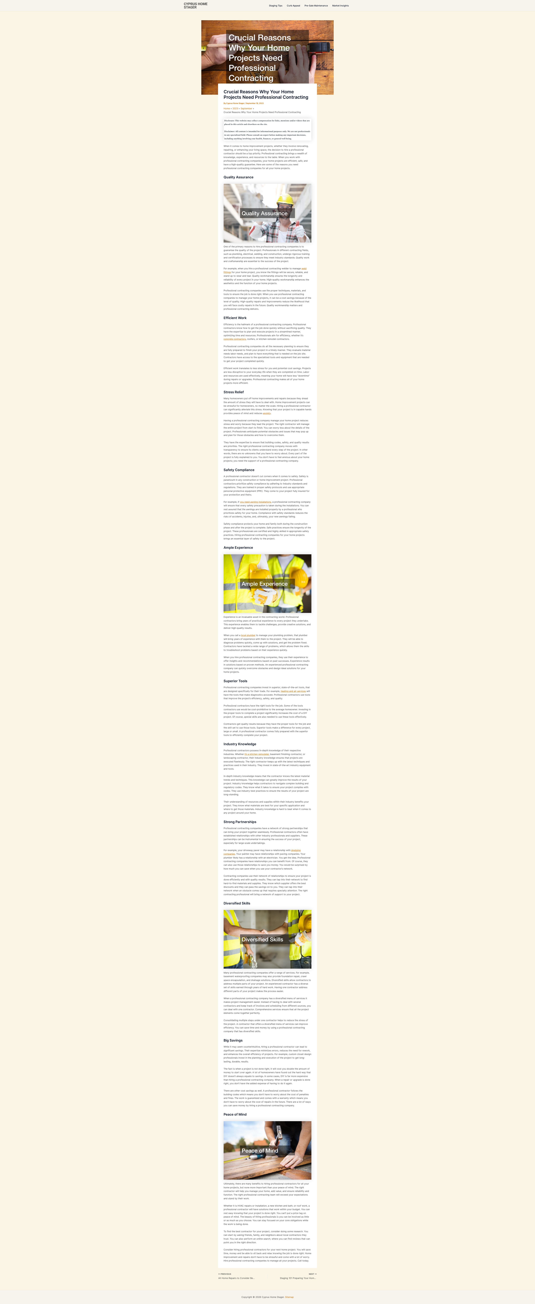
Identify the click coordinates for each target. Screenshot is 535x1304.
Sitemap (289, 1297)
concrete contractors (235, 339)
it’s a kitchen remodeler (257, 754)
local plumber (248, 635)
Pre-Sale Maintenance (316, 5)
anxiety (267, 413)
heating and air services (293, 691)
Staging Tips (275, 5)
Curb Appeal (293, 5)
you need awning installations (255, 501)
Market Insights (340, 5)
